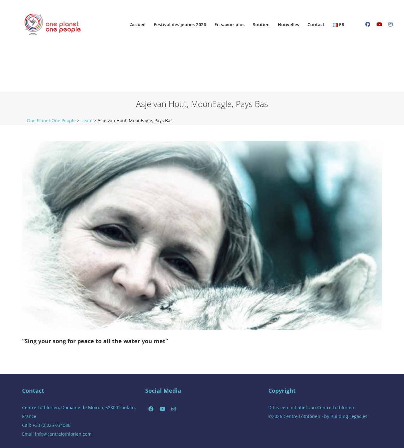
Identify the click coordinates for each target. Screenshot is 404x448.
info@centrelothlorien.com (63, 434)
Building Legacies (348, 416)
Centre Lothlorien (335, 407)
